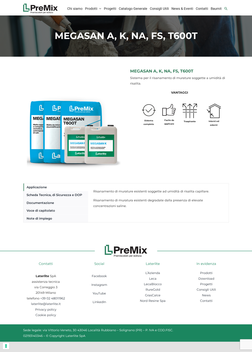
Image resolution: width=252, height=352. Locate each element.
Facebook (99, 276)
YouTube (99, 293)
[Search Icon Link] (226, 8)
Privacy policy (45, 309)
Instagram (99, 285)
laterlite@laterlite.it (46, 304)
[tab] (55, 187)
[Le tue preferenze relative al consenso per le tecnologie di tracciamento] (6, 346)
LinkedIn (99, 302)
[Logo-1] (40, 5)
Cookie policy (45, 315)
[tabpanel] (158, 202)
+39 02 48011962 (52, 298)
